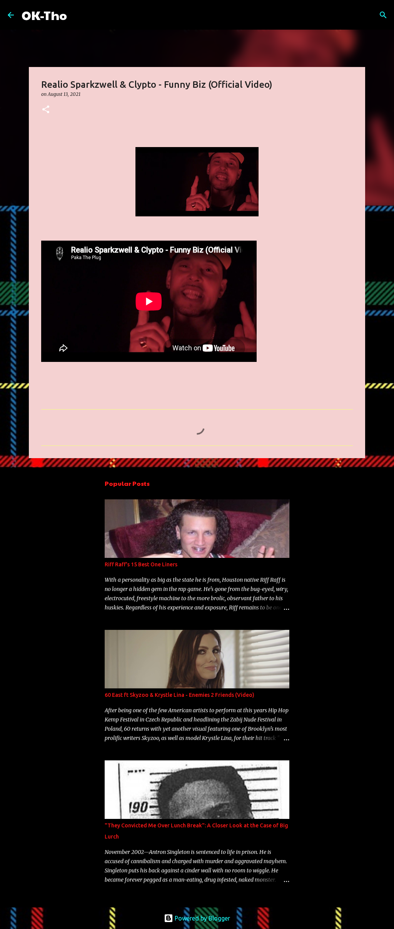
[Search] (77, 15)
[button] (45, 110)
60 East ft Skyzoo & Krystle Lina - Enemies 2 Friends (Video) (179, 695)
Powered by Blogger (201, 918)
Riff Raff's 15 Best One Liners (141, 564)
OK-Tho (44, 14)
